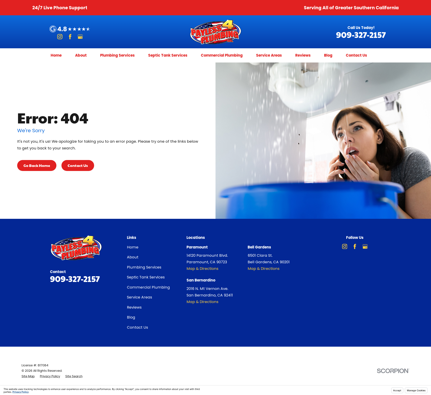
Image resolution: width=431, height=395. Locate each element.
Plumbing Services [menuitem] (117, 55)
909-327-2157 (361, 34)
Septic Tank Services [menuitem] (167, 55)
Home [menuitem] (56, 55)
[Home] (215, 31)
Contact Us (78, 165)
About (132, 257)
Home (132, 247)
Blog (131, 317)
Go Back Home (36, 165)
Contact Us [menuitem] (356, 55)
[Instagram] (59, 36)
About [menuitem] (81, 55)
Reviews (134, 307)
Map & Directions (202, 268)
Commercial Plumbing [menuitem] (222, 55)
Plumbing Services (144, 267)
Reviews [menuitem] (303, 55)
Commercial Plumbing (148, 287)
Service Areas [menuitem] (269, 55)
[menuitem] (28, 376)
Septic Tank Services (146, 277)
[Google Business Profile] (80, 36)
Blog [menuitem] (328, 55)
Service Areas (139, 297)
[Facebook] (70, 36)
